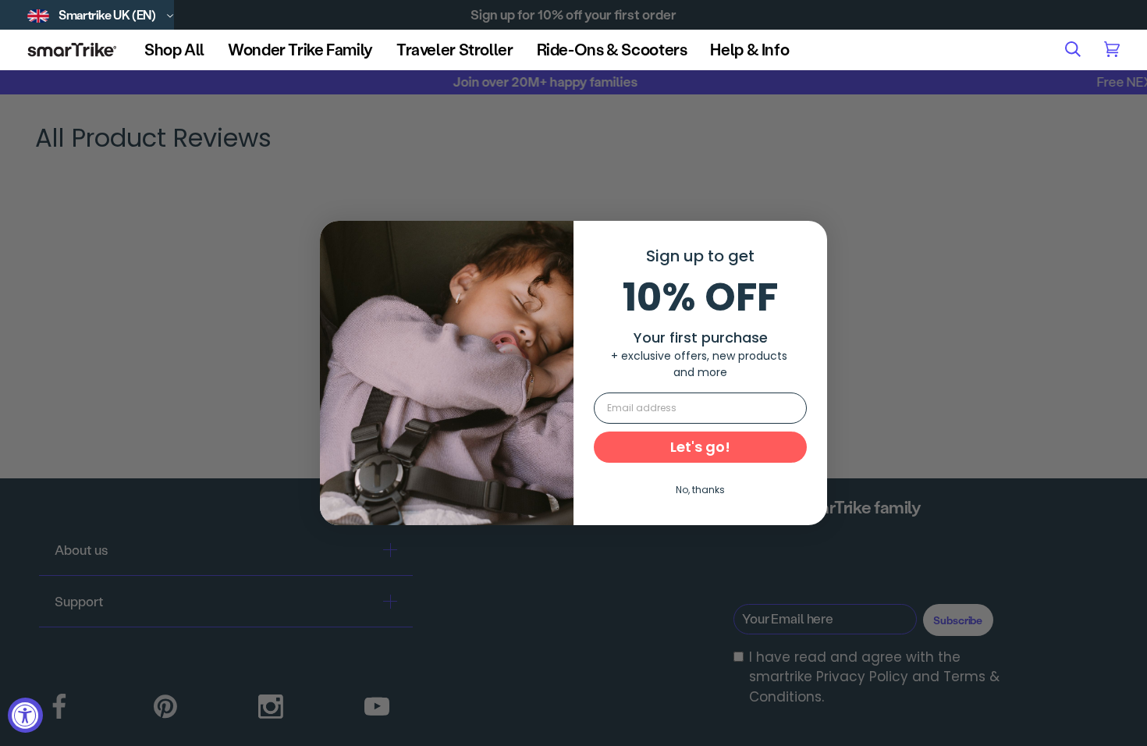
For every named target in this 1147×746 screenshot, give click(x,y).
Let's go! (700, 446)
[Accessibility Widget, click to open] (25, 715)
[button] (174, 49)
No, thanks (700, 489)
